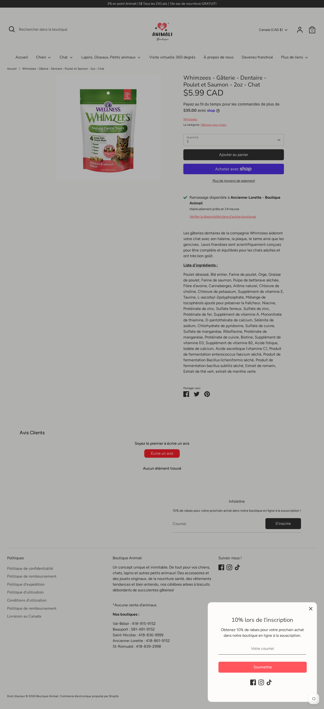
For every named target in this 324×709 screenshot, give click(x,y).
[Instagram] (261, 682)
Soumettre (263, 667)
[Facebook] (253, 682)
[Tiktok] (269, 682)
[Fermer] (310, 608)
